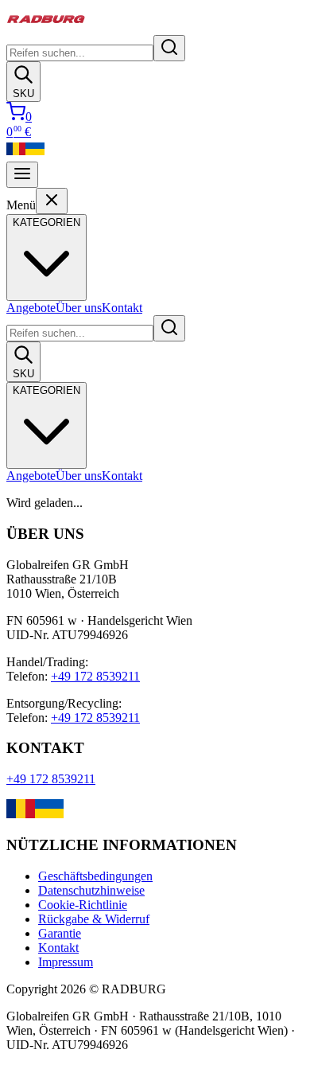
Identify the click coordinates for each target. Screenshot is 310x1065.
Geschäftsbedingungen (95, 876)
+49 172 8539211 (95, 676)
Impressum (65, 962)
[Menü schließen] (52, 201)
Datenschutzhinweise (91, 890)
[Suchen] (169, 48)
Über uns (79, 307)
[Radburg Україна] (35, 154)
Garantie (59, 933)
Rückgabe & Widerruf (93, 919)
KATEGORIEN (46, 390)
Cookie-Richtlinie (82, 904)
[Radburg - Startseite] (46, 27)
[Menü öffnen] (22, 175)
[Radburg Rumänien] (15, 154)
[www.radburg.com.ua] (49, 814)
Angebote (31, 307)
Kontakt (122, 307)
